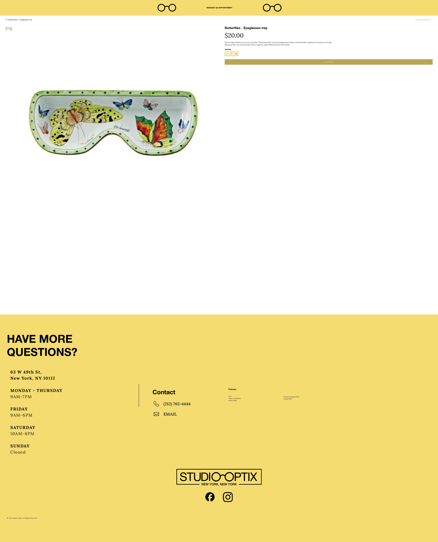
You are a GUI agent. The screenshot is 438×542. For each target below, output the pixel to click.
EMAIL (170, 414)
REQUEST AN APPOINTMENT (219, 8)
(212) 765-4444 (177, 403)
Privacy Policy (232, 400)
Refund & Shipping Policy (291, 397)
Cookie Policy (288, 399)
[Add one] (236, 53)
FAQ (229, 396)
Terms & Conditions (234, 398)
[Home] (6, 19)
